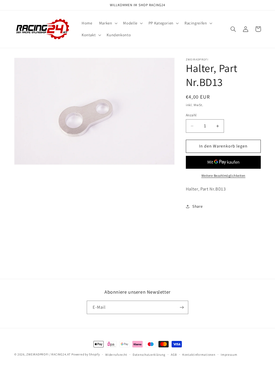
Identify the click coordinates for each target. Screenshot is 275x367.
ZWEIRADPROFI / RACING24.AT (48, 354)
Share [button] (197, 206)
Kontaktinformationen (198, 354)
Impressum (229, 354)
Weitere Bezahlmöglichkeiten (223, 175)
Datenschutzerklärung (149, 354)
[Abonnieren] (182, 307)
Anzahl (191, 115)
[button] (108, 23)
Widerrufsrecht (116, 354)
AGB (174, 354)
